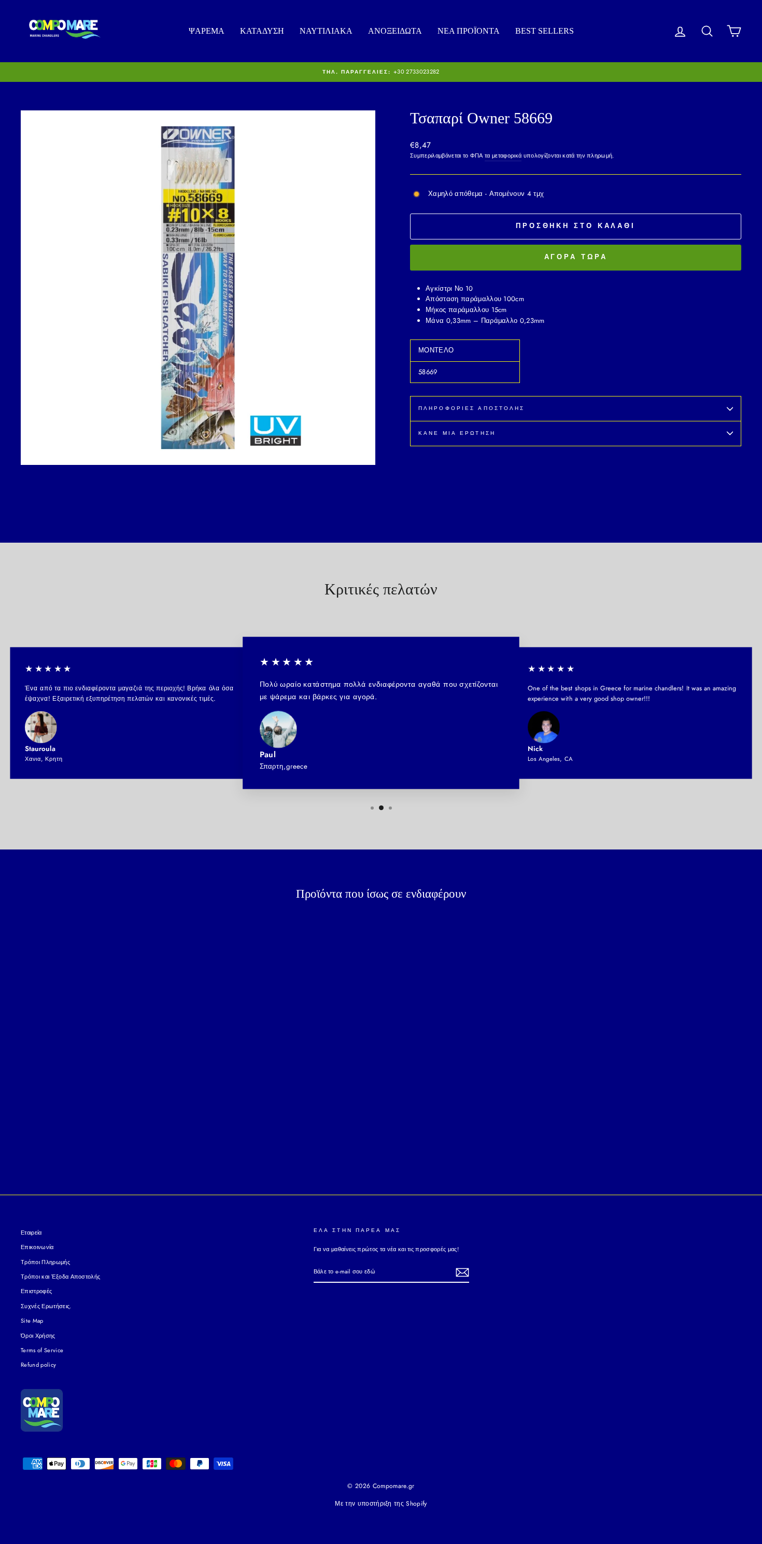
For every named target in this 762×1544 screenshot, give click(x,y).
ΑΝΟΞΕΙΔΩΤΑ (395, 30)
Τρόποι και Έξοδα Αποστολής (60, 1276)
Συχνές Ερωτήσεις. (46, 1306)
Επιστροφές (36, 1291)
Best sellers (544, 30)
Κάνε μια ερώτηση (457, 433)
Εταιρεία (31, 1232)
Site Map (32, 1320)
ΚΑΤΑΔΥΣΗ (262, 30)
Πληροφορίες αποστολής (471, 408)
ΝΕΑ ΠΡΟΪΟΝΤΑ (469, 30)
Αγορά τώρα (576, 257)
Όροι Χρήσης (38, 1335)
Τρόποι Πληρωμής (45, 1262)
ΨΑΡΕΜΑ (206, 30)
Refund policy (38, 1365)
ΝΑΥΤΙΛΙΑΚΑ (326, 30)
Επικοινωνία (37, 1247)
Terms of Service (42, 1350)
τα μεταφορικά (503, 155)
